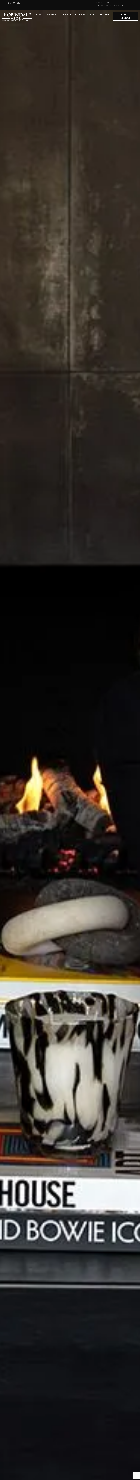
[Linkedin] (14, 3)
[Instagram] (9, 3)
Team (39, 14)
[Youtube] (18, 3)
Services (51, 14)
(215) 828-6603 (102, 2)
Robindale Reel (84, 14)
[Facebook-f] (5, 3)
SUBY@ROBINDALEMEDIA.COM (110, 5)
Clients (66, 14)
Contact (104, 14)
